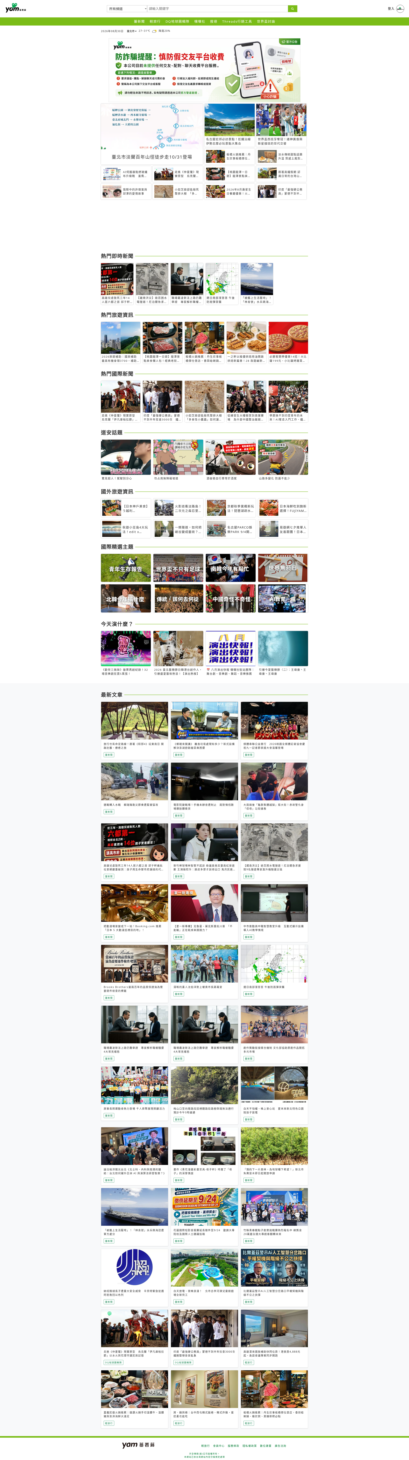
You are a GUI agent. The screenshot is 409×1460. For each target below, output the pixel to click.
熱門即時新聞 (117, 255)
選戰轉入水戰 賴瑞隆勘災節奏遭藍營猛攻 (131, 805)
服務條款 (233, 1446)
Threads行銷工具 (237, 21)
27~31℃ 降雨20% (154, 31)
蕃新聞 (139, 21)
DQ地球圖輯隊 (177, 21)
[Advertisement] (197, 226)
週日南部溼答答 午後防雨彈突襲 (264, 987)
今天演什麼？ (117, 623)
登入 (391, 8)
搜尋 (213, 21)
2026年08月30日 (112, 31)
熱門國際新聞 (117, 373)
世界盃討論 (266, 21)
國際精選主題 (117, 546)
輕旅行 (155, 21)
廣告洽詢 (280, 1446)
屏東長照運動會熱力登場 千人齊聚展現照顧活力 (134, 1108)
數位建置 (266, 1446)
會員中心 (219, 1446)
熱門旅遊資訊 (117, 314)
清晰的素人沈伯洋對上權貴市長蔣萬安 (198, 987)
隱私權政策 (250, 1446)
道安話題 (112, 432)
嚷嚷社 (199, 21)
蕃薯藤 (15, 8)
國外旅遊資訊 (117, 491)
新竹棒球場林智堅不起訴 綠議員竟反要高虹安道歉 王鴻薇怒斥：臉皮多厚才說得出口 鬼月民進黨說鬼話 (204, 869)
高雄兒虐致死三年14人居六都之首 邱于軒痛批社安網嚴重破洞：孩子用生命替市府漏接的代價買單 (134, 869)
